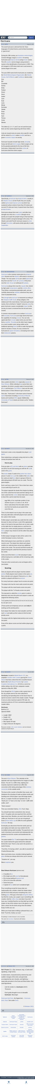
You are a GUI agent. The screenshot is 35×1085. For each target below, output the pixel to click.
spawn (12, 330)
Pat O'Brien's (18, 388)
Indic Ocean (10, 283)
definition (4, 966)
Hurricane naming (30, 1036)
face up (12, 476)
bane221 (8, 672)
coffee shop (15, 899)
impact (13, 137)
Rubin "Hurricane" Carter (13, 1017)
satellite (7, 322)
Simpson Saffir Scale (10, 299)
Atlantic (17, 276)
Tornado (13, 322)
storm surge (16, 144)
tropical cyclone (17, 203)
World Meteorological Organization (14, 75)
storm (13, 135)
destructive (7, 333)
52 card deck (15, 466)
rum (4, 388)
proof (17, 876)
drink (16, 382)
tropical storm (15, 60)
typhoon (7, 203)
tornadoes (17, 330)
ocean (18, 318)
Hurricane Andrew (13, 1036)
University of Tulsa (6, 400)
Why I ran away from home (30, 1024)
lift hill (13, 691)
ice (12, 874)
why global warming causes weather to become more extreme (21, 1017)
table (28, 476)
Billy (7, 379)
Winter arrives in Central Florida (13, 1031)
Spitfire (5, 1031)
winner (23, 578)
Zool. (11, 998)
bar (21, 384)
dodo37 (8, 448)
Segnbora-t (9, 196)
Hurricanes (30, 1017)
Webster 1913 (11, 966)
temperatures (14, 288)
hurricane (13, 198)
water (20, 212)
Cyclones (21, 280)
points (3, 574)
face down (28, 473)
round (16, 555)
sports (3, 395)
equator (23, 286)
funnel (15, 326)
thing (3, 196)
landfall (22, 135)
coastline (18, 214)
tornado (27, 142)
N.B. (2, 530)
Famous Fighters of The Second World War (30, 1031)
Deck (16, 1000)
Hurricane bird (5, 998)
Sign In (31, 37)
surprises (8, 862)
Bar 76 (14, 839)
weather (8, 62)
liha (7, 44)
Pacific (14, 280)
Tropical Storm (5, 1024)
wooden (9, 677)
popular (27, 382)
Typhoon (5, 1017)
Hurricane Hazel (13, 1024)
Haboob (5, 1021)
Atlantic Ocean (7, 200)
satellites (17, 292)
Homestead (13, 1027)
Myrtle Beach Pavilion (14, 682)
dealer (6, 473)
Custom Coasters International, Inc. (14, 683)
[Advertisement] (17, 17)
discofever (10, 919)
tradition (20, 57)
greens (3, 836)
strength (6, 297)
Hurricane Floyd (13, 1021)
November (9, 223)
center (15, 495)
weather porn (30, 1021)
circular (13, 320)
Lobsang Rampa (10, 271)
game (10, 470)
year (28, 304)
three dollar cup (10, 820)
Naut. (6, 1000)
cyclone (30, 1027)
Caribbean (21, 77)
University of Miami (23, 395)
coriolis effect (27, 288)
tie (27, 576)
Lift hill (21, 1021)
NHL (15, 398)
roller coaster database (16, 727)
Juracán (22, 1024)
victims (24, 148)
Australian (21, 55)
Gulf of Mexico (10, 77)
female (25, 60)
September (4, 225)
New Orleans (5, 384)
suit (6, 613)
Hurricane (4, 274)
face (14, 478)
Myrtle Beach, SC (20, 675)
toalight (8, 775)
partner (22, 473)
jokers (25, 466)
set (31, 574)
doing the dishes (28, 894)
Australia (25, 283)
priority (19, 593)
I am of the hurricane (21, 1036)
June (30, 221)
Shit (20, 809)
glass (3, 856)
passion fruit (20, 878)
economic (8, 137)
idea (3, 44)
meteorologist (28, 55)
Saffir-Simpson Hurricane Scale (21, 1031)
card (30, 468)
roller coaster (16, 677)
